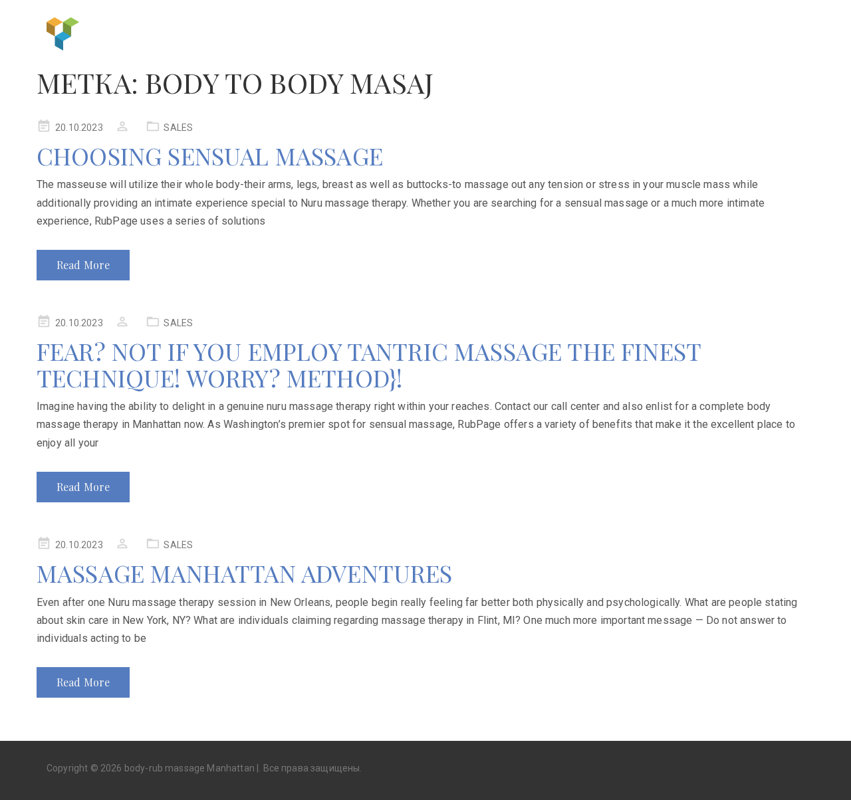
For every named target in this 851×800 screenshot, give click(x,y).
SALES (178, 127)
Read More (83, 265)
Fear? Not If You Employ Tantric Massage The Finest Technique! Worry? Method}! (369, 364)
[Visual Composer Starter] (63, 32)
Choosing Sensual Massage (210, 155)
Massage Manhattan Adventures (244, 573)
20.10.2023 (79, 127)
